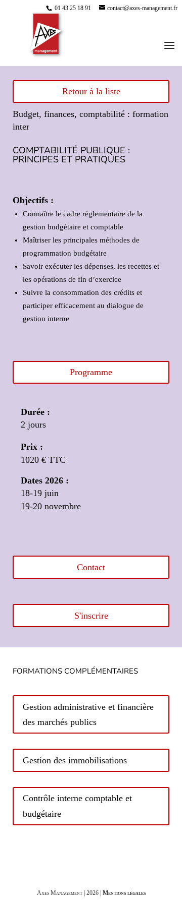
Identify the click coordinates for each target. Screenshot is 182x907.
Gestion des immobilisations (75, 760)
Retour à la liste (91, 91)
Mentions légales (124, 892)
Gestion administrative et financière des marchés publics (88, 715)
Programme (91, 372)
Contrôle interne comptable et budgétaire (77, 806)
